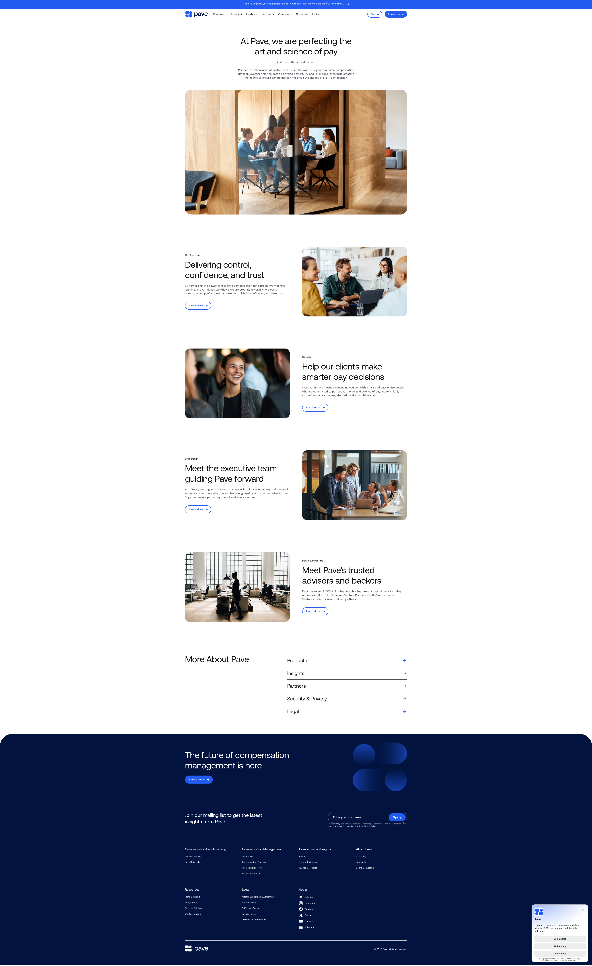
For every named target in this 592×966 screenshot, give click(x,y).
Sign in (375, 14)
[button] (236, 14)
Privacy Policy (370, 826)
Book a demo (396, 14)
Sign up (397, 817)
